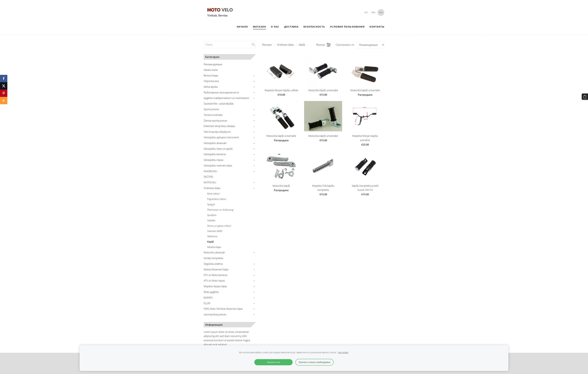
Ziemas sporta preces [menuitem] (215, 120)
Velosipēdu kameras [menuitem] (215, 154)
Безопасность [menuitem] (314, 26)
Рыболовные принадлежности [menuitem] (221, 92)
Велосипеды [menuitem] (211, 75)
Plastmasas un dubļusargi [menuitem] (220, 209)
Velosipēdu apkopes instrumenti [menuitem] (221, 137)
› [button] (255, 75)
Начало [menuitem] (242, 26)
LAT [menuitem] (366, 12)
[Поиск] (253, 44)
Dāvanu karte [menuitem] (211, 70)
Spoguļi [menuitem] (211, 204)
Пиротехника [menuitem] (211, 81)
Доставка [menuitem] (291, 26)
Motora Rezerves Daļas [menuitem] (216, 269)
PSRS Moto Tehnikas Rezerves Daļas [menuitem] (223, 308)
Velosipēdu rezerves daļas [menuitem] (218, 165)
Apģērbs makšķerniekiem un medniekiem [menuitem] (226, 98)
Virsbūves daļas (285, 44)
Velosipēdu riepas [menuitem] (213, 160)
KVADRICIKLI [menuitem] (210, 171)
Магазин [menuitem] (259, 26)
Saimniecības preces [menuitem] (215, 314)
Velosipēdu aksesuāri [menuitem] (215, 143)
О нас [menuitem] (275, 26)
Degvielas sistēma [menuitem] (213, 264)
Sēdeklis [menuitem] (211, 220)
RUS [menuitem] (381, 12)
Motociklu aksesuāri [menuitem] (214, 252)
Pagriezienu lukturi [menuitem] (216, 198)
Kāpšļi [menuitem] (210, 241)
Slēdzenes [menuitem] (212, 236)
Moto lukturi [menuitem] (213, 193)
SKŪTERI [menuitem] (208, 176)
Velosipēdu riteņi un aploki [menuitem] (218, 148)
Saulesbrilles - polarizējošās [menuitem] (219, 103)
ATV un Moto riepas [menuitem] (214, 280)
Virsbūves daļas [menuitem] (212, 188)
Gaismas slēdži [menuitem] (214, 230)
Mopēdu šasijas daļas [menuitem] (215, 286)
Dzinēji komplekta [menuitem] (213, 258)
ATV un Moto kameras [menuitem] (215, 275)
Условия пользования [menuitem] (347, 26)
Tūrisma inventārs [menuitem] (213, 115)
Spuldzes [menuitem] (211, 215)
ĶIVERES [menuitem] (208, 297)
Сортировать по (345, 44)
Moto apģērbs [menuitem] (211, 292)
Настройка (343, 352)
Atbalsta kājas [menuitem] (214, 247)
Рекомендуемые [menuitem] (213, 64)
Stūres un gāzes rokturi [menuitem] (219, 225)
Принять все (273, 362)
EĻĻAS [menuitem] (207, 303)
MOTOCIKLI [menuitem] (210, 182)
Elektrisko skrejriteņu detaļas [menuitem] (219, 126)
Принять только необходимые (314, 362)
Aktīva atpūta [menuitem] (211, 86)
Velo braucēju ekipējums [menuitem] (217, 131)
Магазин (267, 44)
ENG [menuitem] (373, 12)
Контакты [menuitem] (376, 26)
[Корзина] (585, 97)
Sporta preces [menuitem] (211, 109)
